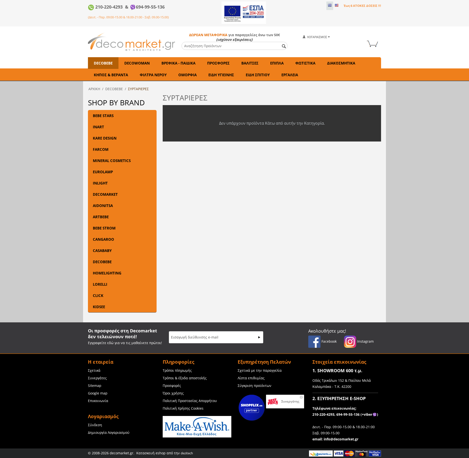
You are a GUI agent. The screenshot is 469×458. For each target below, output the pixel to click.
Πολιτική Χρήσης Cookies (183, 408)
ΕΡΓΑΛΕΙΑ (289, 74)
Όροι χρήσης (173, 393)
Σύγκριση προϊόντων (254, 385)
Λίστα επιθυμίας (251, 378)
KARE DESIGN (105, 138)
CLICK (98, 295)
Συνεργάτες (97, 378)
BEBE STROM (104, 228)
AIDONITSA (103, 205)
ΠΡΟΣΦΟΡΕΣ (218, 63)
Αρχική (94, 89)
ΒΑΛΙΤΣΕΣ (249, 63)
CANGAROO (103, 239)
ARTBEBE (101, 216)
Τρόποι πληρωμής (177, 370)
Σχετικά (94, 370)
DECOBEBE (103, 63)
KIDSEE (99, 306)
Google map (97, 393)
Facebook (328, 341)
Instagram (365, 341)
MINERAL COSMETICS (112, 160)
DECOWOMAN (137, 63)
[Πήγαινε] (259, 337)
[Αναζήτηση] (283, 46)
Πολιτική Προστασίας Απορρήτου (190, 400)
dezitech (187, 453)
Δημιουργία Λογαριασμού (108, 432)
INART (98, 126)
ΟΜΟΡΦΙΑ (187, 74)
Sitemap (94, 385)
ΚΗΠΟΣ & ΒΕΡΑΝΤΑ (111, 74)
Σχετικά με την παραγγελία (260, 370)
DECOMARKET (105, 194)
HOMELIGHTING (107, 273)
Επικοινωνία (98, 400)
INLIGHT (100, 183)
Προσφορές (172, 385)
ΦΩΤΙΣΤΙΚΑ (305, 63)
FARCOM (100, 149)
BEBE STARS (103, 115)
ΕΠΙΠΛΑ (277, 63)
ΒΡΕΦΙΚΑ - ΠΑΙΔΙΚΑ (178, 63)
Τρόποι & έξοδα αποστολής (185, 378)
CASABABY (102, 250)
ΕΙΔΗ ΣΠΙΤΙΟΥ (258, 74)
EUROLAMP (103, 171)
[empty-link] (244, 12)
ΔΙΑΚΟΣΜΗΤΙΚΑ (341, 63)
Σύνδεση (95, 425)
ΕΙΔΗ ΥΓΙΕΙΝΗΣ (221, 74)
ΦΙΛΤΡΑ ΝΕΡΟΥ (153, 74)
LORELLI (100, 284)
